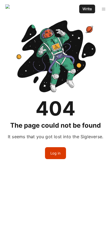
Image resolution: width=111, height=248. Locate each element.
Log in (55, 153)
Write (87, 9)
